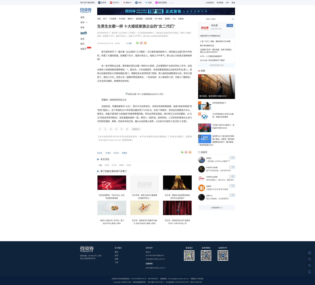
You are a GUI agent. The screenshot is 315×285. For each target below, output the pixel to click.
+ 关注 (229, 25)
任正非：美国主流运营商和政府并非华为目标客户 (177, 196)
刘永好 (107, 165)
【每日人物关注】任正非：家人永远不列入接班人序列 (111, 221)
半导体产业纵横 (211, 167)
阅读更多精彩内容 (216, 65)
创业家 (214, 25)
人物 (100, 165)
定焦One (209, 196)
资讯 (82, 22)
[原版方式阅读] (309, 253)
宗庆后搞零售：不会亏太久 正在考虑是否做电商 (112, 196)
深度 (99, 19)
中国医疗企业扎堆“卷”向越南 (217, 189)
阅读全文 (135, 129)
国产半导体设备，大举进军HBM (218, 170)
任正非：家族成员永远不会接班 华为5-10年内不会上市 (177, 221)
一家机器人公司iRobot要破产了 (218, 161)
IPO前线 (122, 19)
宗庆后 (119, 100)
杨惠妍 (124, 153)
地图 (116, 259)
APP (227, 2)
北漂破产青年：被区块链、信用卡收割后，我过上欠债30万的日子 (216, 50)
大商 (142, 73)
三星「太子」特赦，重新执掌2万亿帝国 (215, 41)
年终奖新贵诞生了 (219, 103)
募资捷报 (139, 19)
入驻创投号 (209, 2)
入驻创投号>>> (217, 207)
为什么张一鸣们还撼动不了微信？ (213, 60)
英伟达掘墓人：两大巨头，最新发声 (220, 180)
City (174, 19)
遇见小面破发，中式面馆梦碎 (217, 199)
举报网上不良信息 (197, 279)
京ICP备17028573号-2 (156, 282)
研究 (82, 44)
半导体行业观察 (211, 177)
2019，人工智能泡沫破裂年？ (211, 56)
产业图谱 (112, 19)
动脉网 (208, 186)
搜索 (116, 252)
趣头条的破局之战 (207, 45)
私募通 (180, 19)
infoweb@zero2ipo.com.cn (178, 279)
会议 (82, 39)
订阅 (116, 262)
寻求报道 (219, 2)
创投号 (83, 49)
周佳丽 (208, 158)
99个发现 (158, 19)
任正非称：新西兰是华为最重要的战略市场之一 (144, 196)
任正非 (116, 153)
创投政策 (148, 19)
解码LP (130, 19)
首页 (82, 17)
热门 (105, 19)
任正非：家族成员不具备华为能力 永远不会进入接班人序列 (144, 221)
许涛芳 (108, 153)
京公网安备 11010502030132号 (177, 282)
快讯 (82, 27)
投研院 (167, 19)
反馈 (116, 255)
